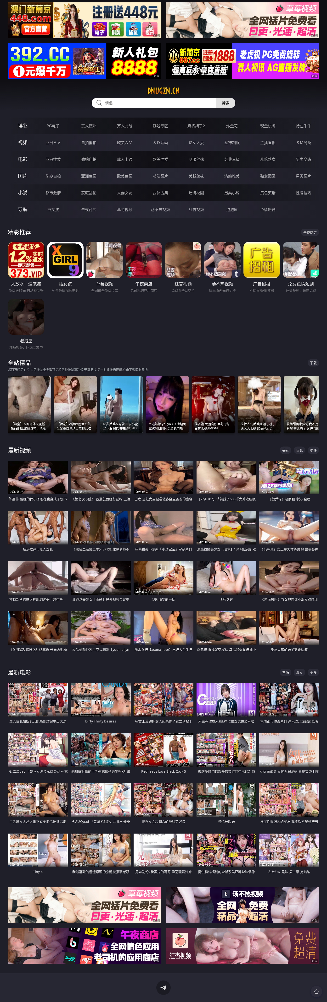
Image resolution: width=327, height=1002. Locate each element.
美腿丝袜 (196, 176)
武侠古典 (160, 192)
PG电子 (53, 126)
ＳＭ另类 (303, 142)
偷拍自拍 (88, 159)
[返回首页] (316, 991)
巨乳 (299, 450)
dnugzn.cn (163, 91)
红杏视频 (196, 209)
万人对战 (124, 126)
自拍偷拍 (88, 142)
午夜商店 (88, 209)
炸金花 (232, 126)
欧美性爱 (160, 159)
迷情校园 (196, 192)
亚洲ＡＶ (53, 142)
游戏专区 (160, 126)
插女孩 (53, 209)
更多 (313, 450)
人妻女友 (124, 192)
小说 (23, 192)
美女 (285, 450)
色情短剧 (268, 209)
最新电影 (19, 672)
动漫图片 (160, 176)
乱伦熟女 (268, 159)
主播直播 (268, 142)
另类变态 (303, 159)
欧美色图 (124, 176)
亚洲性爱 (53, 159)
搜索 (226, 103)
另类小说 (232, 192)
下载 (313, 363)
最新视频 (19, 450)
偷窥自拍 (53, 176)
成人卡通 (124, 159)
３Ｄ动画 (160, 142)
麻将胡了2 (196, 126)
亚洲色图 (88, 176)
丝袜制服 (232, 142)
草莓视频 (124, 209)
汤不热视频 (160, 209)
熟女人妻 (196, 142)
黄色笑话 (268, 192)
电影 (23, 159)
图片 (23, 176)
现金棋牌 (268, 126)
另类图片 (303, 176)
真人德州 (88, 126)
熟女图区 (268, 176)
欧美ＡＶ (124, 142)
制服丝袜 (196, 159)
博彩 (23, 126)
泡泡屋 (232, 209)
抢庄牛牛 (303, 126)
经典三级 (232, 159)
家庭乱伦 (88, 192)
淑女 (299, 672)
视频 (23, 142)
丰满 (285, 672)
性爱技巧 (303, 192)
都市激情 (53, 192)
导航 (23, 209)
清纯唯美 (232, 176)
